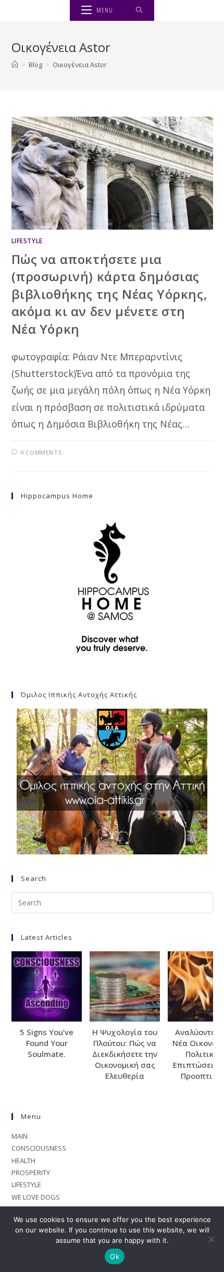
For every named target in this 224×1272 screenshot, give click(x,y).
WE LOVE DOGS (35, 1197)
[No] (211, 1239)
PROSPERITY (30, 1172)
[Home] (14, 64)
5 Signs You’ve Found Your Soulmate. (46, 1043)
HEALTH (23, 1160)
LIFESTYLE (27, 240)
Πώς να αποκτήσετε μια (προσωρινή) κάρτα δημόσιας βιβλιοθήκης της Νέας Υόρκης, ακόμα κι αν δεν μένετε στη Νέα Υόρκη (109, 293)
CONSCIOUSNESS (38, 1148)
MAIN (19, 1136)
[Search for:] (139, 10)
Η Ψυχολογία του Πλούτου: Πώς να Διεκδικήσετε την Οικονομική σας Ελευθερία (124, 1054)
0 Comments (41, 452)
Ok (114, 1256)
